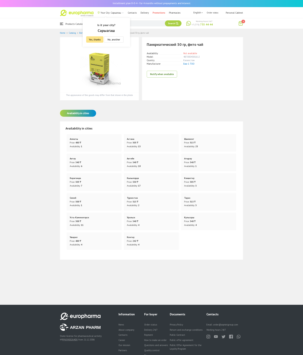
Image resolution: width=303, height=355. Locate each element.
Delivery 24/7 (150, 329)
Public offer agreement (181, 340)
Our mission (124, 345)
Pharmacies (175, 12)
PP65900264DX (70, 339)
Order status (212, 12)
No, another (113, 39)
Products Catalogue (75, 23)
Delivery (145, 12)
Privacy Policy (176, 324)
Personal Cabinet (234, 12)
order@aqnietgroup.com (225, 324)
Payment (148, 334)
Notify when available (162, 74)
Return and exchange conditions (186, 329)
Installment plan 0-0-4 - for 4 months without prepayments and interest (151, 3)
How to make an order (155, 340)
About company (126, 329)
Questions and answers (156, 345)
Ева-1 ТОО (188, 63)
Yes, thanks (95, 39)
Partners (123, 350)
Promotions (159, 12)
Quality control (152, 350)
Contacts (132, 12)
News (121, 324)
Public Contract (177, 334)
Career (122, 340)
